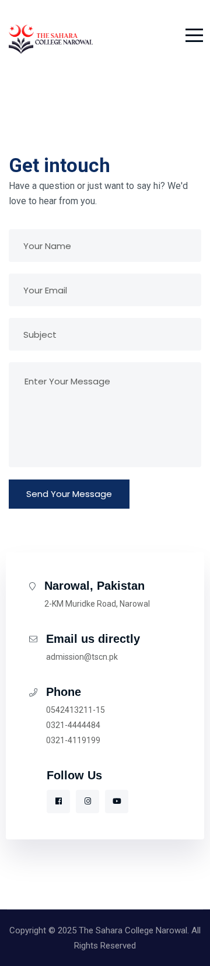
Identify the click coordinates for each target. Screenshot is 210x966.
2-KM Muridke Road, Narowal (97, 603)
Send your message (69, 494)
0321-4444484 (73, 725)
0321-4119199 (73, 740)
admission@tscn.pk (82, 657)
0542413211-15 (75, 710)
